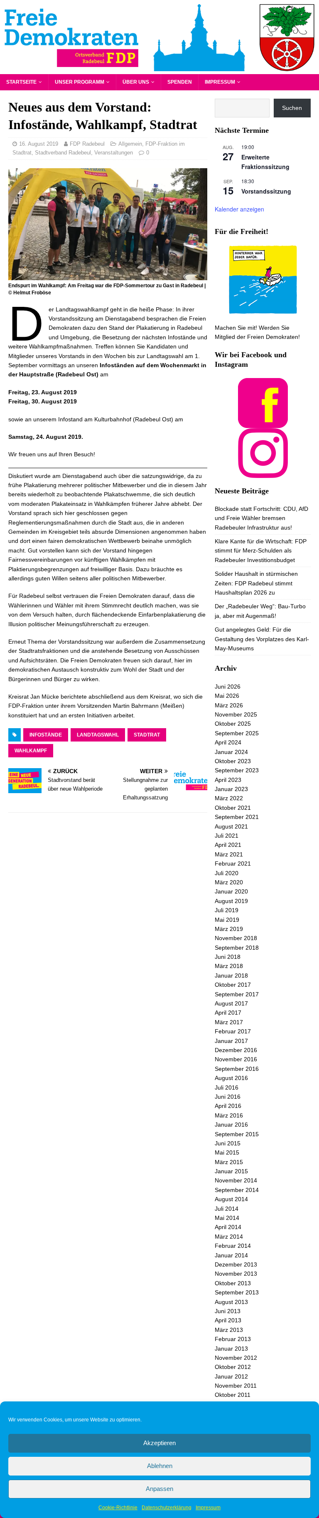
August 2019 (231, 901)
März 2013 (229, 1329)
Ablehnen (159, 1465)
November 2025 (236, 714)
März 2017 (229, 1022)
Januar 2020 (231, 891)
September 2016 (237, 1068)
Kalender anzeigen (239, 209)
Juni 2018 (227, 956)
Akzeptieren (159, 1442)
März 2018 (229, 966)
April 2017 (228, 1012)
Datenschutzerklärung (166, 1508)
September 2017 (237, 994)
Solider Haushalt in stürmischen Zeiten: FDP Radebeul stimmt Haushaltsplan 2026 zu (256, 583)
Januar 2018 (231, 975)
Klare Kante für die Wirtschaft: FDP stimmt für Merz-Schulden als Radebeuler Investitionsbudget (261, 550)
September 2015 (237, 1134)
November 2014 (236, 1180)
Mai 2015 (227, 1152)
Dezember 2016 (236, 1050)
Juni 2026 (227, 686)
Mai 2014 (227, 1217)
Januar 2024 (231, 752)
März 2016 (229, 1115)
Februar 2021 (233, 863)
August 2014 (231, 1199)
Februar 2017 (233, 1031)
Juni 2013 (227, 1311)
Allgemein (130, 144)
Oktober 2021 (233, 807)
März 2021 (229, 854)
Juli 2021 (226, 835)
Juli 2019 (226, 910)
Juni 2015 (227, 1143)
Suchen (292, 108)
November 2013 (236, 1273)
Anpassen (159, 1488)
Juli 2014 (226, 1208)
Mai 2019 (227, 919)
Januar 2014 (231, 1255)
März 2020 (229, 882)
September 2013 (237, 1292)
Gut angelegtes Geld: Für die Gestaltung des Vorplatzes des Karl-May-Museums (262, 639)
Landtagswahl (98, 735)
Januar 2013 (231, 1348)
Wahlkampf (31, 751)
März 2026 (229, 705)
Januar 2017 (231, 1041)
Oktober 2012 (233, 1367)
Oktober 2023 (233, 761)
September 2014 (237, 1190)
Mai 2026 (227, 695)
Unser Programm (79, 82)
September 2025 (237, 733)
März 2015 (229, 1162)
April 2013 (228, 1320)
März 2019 (229, 929)
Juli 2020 (226, 873)
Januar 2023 (231, 789)
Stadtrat (147, 735)
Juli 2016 (226, 1087)
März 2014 (229, 1236)
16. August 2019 (38, 144)
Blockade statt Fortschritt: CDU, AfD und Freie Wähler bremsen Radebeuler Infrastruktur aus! (261, 518)
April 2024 (228, 742)
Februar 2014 (233, 1245)
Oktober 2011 (232, 1394)
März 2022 (229, 798)
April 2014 (228, 1227)
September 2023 (237, 770)
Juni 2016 (227, 1096)
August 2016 (231, 1078)
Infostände (45, 735)
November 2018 (236, 938)
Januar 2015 (231, 1171)
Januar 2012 (231, 1376)
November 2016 (236, 1059)
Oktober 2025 (233, 723)
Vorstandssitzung (266, 191)
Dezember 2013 (236, 1264)
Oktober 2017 (233, 984)
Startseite (21, 82)
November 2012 (236, 1357)
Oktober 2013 (233, 1283)
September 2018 (237, 947)
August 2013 (231, 1302)
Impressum (208, 1508)
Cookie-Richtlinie (117, 1508)
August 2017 (231, 1003)
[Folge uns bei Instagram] (263, 473)
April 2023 (228, 779)
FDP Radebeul (87, 144)
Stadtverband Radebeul (63, 152)
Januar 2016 (231, 1124)
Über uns (136, 82)
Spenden (179, 82)
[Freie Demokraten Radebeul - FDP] (159, 69)
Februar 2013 (233, 1339)
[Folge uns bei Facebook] (263, 423)
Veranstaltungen (113, 152)
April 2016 (228, 1105)
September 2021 (237, 817)
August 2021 (231, 826)
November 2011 (236, 1385)
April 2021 (228, 844)
